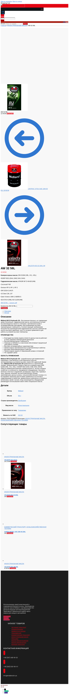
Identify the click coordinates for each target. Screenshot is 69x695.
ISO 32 (20, 415)
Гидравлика (22, 410)
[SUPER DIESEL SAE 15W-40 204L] (17, 524)
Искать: (3, 24)
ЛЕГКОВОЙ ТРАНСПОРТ (19, 627)
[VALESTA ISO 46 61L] (17, 454)
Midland (20, 391)
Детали (6, 313)
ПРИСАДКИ (15, 639)
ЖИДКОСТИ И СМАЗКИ (18, 631)
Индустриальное (23, 405)
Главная (3, 25)
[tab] (26, 311)
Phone (6, 691)
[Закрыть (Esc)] (1, 685)
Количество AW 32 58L (8, 306)
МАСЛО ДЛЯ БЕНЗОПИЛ (19, 643)
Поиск (25, 24)
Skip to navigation (6, 1)
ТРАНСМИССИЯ (16, 633)
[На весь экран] (5, 685)
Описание (7, 311)
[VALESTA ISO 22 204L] (17, 489)
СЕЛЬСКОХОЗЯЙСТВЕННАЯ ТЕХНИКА (14, 420)
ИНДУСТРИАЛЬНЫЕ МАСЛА (17, 25)
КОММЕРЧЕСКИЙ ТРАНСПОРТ (15, 527)
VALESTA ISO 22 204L (11, 495)
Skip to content (17, 1)
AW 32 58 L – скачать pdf (9, 303)
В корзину (10, 113)
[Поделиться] (3, 685)
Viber (6, 692)
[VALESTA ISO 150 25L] (17, 560)
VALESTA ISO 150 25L (11, 567)
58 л (19, 396)
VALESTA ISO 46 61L (10, 460)
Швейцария (22, 400)
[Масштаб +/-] (7, 685)
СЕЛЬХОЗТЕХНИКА (17, 629)
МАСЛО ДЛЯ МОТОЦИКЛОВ (20, 641)
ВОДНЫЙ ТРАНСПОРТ (18, 644)
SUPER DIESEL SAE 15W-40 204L (15, 531)
